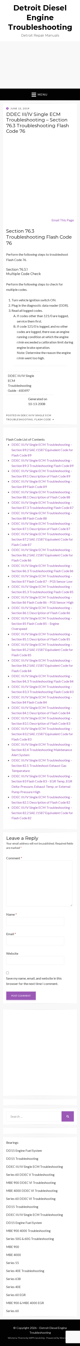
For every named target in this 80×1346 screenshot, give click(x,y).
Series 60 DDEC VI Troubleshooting (31, 1198)
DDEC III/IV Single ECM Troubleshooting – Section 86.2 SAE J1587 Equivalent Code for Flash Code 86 (42, 555)
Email (11, 934)
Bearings (12, 1142)
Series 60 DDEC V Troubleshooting (30, 1174)
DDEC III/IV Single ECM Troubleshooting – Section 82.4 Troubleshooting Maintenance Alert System (41, 749)
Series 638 (13, 1279)
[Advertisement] (40, 65)
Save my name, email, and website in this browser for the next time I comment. (34, 981)
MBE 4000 (13, 1255)
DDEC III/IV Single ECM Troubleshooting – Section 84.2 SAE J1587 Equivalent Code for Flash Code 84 (42, 665)
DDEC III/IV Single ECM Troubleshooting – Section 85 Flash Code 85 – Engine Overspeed (41, 623)
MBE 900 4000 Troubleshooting (28, 1231)
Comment (14, 858)
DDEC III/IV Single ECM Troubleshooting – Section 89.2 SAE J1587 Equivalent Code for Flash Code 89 (42, 450)
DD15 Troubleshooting (22, 1158)
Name (11, 914)
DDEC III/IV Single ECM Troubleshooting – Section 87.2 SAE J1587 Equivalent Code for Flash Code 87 (42, 539)
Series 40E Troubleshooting (25, 1271)
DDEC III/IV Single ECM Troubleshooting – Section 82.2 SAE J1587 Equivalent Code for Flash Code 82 (42, 812)
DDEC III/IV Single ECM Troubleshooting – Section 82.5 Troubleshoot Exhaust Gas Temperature (41, 765)
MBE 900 (12, 1247)
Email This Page (62, 220)
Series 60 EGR (16, 1295)
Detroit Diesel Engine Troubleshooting (40, 17)
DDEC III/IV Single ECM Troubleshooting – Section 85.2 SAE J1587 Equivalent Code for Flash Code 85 (42, 649)
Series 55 (12, 1263)
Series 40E (13, 1287)
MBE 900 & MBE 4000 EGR (25, 1303)
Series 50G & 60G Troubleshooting (30, 1239)
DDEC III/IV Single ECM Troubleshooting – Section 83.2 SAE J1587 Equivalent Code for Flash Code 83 (42, 734)
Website (12, 953)
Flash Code (42, 419)
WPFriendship (37, 1337)
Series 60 (12, 1311)
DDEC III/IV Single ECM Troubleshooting (34, 1166)
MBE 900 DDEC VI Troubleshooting (31, 1182)
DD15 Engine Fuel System (24, 1150)
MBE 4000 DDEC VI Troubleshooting (32, 1190)
